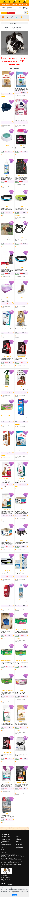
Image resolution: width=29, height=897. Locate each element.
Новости (18, 836)
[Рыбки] (17, 17)
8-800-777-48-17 (5, 879)
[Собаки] (8, 17)
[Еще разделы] (26, 17)
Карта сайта (19, 844)
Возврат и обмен (5, 838)
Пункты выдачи (5, 841)
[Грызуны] (12, 17)
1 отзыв (21, 215)
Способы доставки (6, 839)
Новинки (18, 841)
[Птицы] (21, 17)
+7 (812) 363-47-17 (23, 7)
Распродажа (19, 839)
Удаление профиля (6, 844)
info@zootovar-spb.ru (6, 880)
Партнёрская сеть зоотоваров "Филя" (11, 864)
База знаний (19, 842)
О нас (2, 849)
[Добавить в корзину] (13, 94)
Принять (14, 895)
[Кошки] (3, 17)
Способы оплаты (5, 836)
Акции (17, 838)
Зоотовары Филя (14, 23)
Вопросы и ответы (6, 842)
